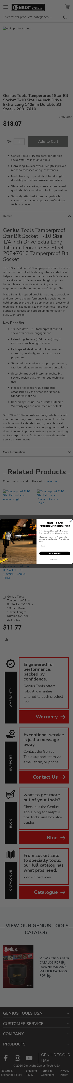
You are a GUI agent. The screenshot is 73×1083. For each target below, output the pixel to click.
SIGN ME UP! (55, 554)
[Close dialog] (71, 521)
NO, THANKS (54, 559)
